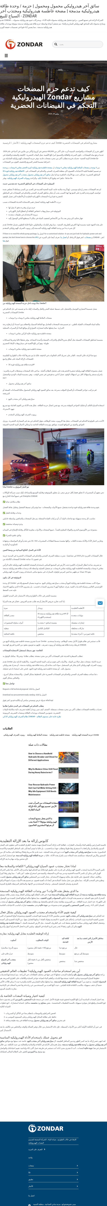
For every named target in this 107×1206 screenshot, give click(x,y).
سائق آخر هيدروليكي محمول (39, 175)
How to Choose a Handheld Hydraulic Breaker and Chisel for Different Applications (43, 756)
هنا (4, 241)
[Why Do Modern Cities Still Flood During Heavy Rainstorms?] (69, 773)
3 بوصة (94, 167)
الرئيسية (6, 143)
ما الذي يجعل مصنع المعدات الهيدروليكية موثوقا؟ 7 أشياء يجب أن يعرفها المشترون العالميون (42, 821)
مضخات (88, 237)
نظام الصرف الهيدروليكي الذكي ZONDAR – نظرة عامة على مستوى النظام (32, 716)
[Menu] (6, 55)
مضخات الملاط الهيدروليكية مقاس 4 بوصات (72, 167)
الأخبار (15, 143)
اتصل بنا (63, 237)
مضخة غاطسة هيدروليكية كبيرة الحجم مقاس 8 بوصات (30, 167)
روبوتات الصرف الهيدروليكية (19, 178)
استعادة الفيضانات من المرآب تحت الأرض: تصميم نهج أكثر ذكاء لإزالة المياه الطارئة (43, 806)
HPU (36, 237)
